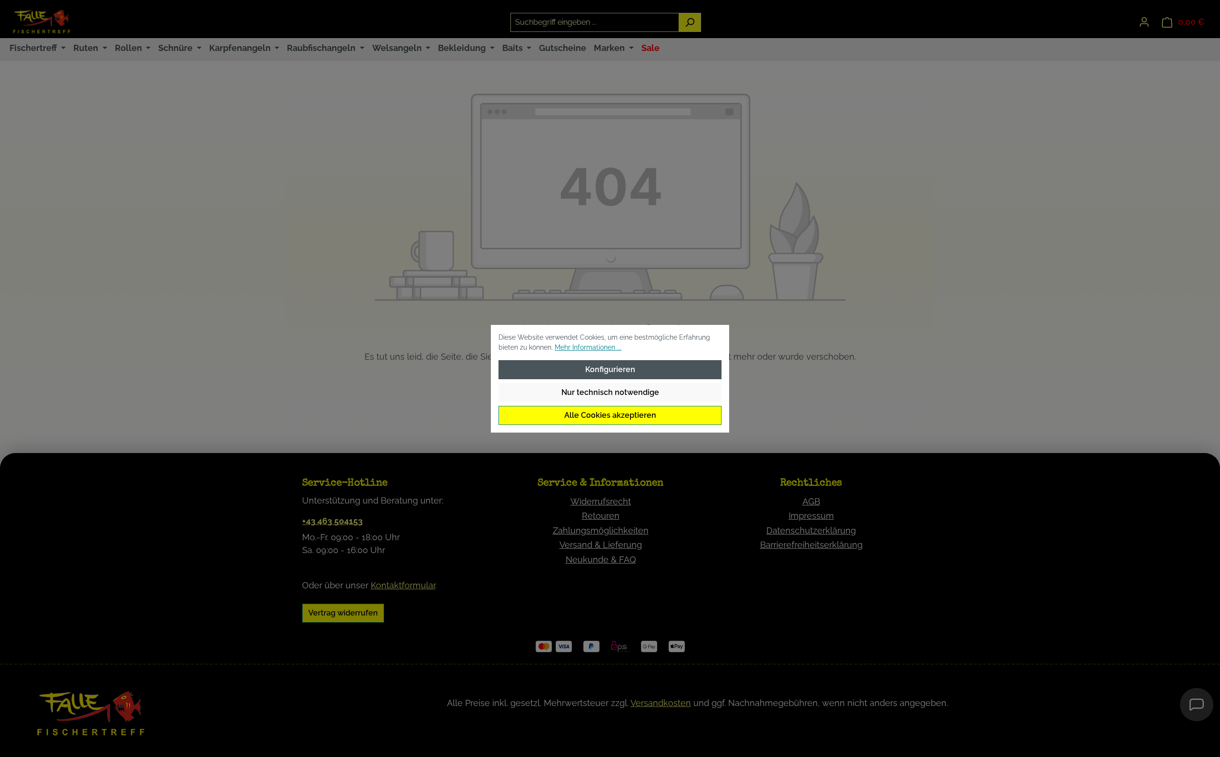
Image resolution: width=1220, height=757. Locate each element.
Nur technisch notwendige (610, 392)
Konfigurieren (610, 369)
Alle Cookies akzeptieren (610, 415)
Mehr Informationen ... (588, 347)
